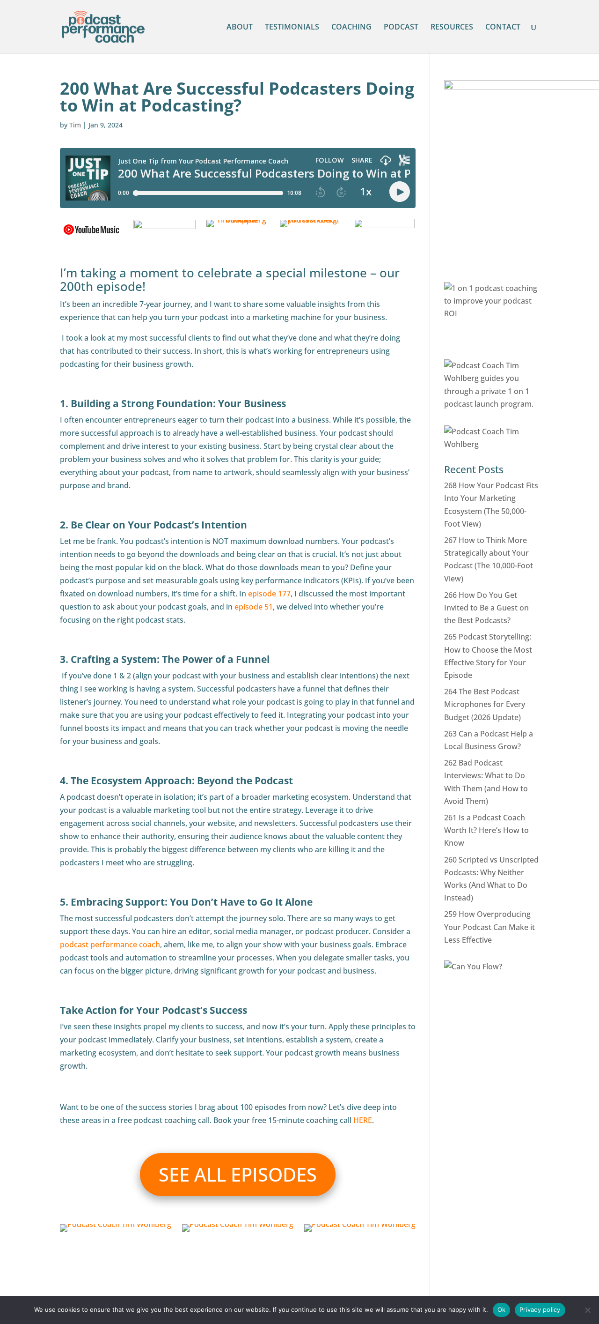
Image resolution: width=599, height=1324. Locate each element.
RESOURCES (452, 27)
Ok (501, 1309)
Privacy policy (540, 1309)
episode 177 (269, 593)
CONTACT (502, 27)
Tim (75, 124)
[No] (587, 1310)
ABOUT (239, 27)
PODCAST (401, 27)
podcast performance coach (110, 944)
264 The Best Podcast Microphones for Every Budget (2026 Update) (484, 704)
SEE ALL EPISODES (238, 1174)
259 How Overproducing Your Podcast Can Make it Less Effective (489, 927)
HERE (362, 1120)
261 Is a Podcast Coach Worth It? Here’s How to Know (486, 830)
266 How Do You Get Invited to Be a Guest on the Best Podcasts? (486, 607)
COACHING (351, 27)
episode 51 (253, 607)
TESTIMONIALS (292, 27)
